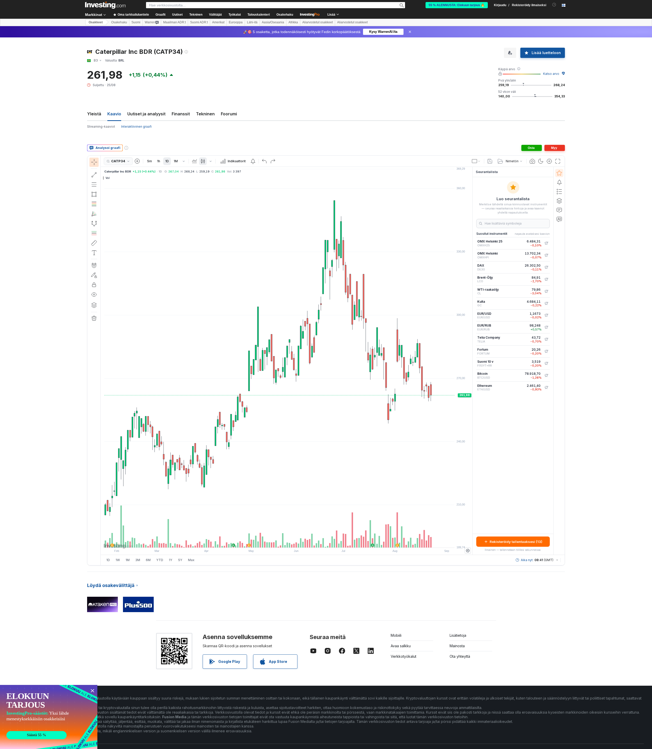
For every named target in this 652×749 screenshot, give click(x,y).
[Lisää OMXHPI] (546, 255)
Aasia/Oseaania (273, 22)
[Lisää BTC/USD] (546, 375)
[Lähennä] (279, 541)
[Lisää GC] (546, 303)
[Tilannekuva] (532, 161)
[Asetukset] (468, 551)
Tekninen (205, 113)
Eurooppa (236, 22)
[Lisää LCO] (546, 279)
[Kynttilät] (203, 161)
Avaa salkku (401, 646)
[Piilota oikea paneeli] (470, 361)
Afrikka (293, 22)
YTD (159, 560)
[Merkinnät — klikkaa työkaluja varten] (94, 252)
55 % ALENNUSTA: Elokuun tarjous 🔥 (457, 5)
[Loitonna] (273, 541)
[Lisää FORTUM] (546, 351)
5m (149, 161)
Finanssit (181, 113)
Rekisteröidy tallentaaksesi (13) (516, 542)
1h (158, 161)
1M (176, 161)
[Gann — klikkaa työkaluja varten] (94, 213)
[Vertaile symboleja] (137, 161)
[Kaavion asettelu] (476, 161)
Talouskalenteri (258, 14)
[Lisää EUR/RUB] (546, 327)
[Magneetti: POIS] (94, 265)
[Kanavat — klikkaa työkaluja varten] (94, 184)
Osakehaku (284, 14)
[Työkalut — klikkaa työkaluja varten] (94, 243)
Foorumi (229, 113)
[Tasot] (94, 305)
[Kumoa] (264, 161)
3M (137, 560)
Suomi (135, 22)
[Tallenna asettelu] (490, 161)
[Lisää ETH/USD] (546, 387)
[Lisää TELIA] (546, 339)
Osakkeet (96, 22)
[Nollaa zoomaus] (300, 541)
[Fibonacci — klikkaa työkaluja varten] (94, 204)
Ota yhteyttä (460, 656)
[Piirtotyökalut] (102, 360)
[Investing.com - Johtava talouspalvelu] (105, 5)
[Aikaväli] (184, 161)
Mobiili (396, 635)
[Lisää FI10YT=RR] (546, 363)
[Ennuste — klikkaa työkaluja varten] (94, 233)
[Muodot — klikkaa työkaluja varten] (94, 194)
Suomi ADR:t (199, 22)
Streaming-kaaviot (101, 126)
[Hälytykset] (559, 182)
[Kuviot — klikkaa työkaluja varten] (94, 223)
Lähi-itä (252, 22)
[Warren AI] (559, 219)
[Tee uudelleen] (273, 161)
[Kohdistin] (94, 162)
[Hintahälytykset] (253, 161)
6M (148, 560)
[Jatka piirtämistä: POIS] (94, 275)
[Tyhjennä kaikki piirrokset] (94, 318)
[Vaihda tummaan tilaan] (541, 161)
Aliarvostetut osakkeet (317, 22)
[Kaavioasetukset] (549, 161)
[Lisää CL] (546, 291)
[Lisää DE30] (546, 267)
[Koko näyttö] (558, 161)
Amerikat (218, 22)
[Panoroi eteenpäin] (293, 541)
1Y (170, 560)
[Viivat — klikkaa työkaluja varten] (94, 174)
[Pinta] (194, 161)
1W (118, 560)
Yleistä (94, 113)
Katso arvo (551, 74)
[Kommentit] (559, 210)
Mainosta (457, 646)
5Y (180, 560)
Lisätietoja (458, 635)
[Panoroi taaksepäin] (286, 541)
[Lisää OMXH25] (546, 243)
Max (191, 560)
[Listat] (559, 191)
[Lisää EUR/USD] (546, 315)
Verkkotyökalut (403, 656)
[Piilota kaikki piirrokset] (94, 294)
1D (167, 161)
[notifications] (554, 4)
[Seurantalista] (559, 173)
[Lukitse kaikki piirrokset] (94, 284)
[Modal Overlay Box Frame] (48, 717)
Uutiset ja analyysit (146, 113)
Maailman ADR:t (174, 22)
